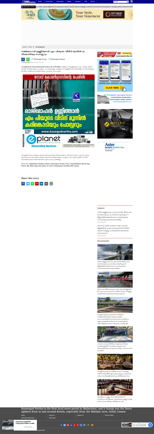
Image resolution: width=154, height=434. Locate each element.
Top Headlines (40, 47)
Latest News (49, 1)
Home (40, 1)
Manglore (78, 1)
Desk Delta (26, 62)
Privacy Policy (109, 415)
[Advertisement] (74, 32)
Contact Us (80, 415)
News (30, 47)
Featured (100, 208)
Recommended (103, 241)
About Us (52, 415)
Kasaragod (60, 1)
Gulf (85, 1)
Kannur (69, 1)
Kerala (93, 1)
